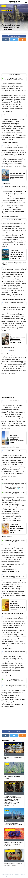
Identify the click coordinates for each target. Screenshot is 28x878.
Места (3, 6)
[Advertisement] (14, 58)
